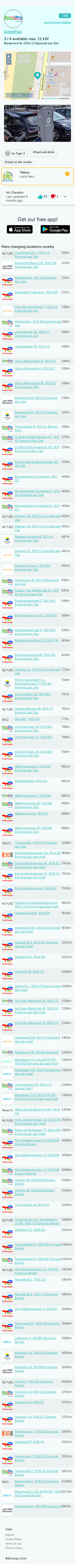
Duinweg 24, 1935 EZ (29, 1402)
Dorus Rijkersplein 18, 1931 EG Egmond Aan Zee (35, 385)
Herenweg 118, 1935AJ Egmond (36, 1052)
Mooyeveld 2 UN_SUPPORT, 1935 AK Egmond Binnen (38, 1493)
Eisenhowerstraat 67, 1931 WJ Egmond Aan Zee (35, 657)
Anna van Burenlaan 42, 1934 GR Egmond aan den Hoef (37, 1121)
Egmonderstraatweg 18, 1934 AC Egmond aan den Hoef (37, 865)
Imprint (9, 1534)
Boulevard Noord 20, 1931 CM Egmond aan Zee (35, 265)
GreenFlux (13, 31)
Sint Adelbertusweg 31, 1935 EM (37, 1155)
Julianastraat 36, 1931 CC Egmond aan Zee (32, 334)
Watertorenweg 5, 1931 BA (33, 795)
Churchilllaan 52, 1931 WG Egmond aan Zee (33, 696)
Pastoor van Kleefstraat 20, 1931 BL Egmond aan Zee (37, 592)
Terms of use (13, 1543)
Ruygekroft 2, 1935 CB (30, 1279)
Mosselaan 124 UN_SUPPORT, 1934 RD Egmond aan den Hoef (36, 1061)
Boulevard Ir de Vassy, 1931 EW (36, 292)
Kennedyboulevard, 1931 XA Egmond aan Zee (34, 538)
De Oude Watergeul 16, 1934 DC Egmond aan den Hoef (37, 1010)
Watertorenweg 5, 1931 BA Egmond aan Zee (33, 768)
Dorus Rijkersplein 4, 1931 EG (34, 368)
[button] (37, 196)
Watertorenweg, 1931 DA (32, 813)
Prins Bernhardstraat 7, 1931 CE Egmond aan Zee (36, 309)
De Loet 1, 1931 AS (27, 719)
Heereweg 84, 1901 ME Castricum (38, 1506)
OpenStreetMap (51, 98)
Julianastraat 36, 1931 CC (32, 346)
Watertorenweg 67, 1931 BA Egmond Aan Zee (33, 805)
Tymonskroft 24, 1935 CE (32, 1205)
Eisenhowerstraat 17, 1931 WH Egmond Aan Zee (35, 602)
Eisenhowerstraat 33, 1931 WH (36, 615)
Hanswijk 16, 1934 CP (29, 971)
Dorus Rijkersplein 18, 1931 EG (35, 361)
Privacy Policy (14, 1548)
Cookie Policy (13, 1539)
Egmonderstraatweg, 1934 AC (36, 888)
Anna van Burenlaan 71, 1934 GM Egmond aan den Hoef (37, 1132)
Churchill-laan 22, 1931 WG (33, 737)
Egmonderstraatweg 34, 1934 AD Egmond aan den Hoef (38, 855)
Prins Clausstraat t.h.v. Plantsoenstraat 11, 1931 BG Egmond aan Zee (33, 683)
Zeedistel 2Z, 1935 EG (30, 1230)
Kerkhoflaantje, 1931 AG (31, 781)
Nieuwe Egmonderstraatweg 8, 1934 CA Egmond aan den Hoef (36, 904)
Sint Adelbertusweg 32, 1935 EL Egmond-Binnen (37, 1271)
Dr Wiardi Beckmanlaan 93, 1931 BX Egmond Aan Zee (37, 439)
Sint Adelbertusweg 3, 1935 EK (36, 1309)
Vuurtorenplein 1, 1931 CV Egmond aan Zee (32, 254)
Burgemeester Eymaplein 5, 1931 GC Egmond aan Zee (37, 493)
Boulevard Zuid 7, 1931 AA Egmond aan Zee (33, 567)
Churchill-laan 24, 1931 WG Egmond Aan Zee (33, 728)
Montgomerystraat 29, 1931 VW (36, 640)
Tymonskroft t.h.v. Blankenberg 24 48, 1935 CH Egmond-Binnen (37, 1221)
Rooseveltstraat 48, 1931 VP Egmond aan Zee (34, 710)
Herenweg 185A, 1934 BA (32, 913)
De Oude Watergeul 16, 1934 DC (37, 1001)
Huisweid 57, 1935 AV (29, 1442)
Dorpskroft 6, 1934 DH (30, 957)
